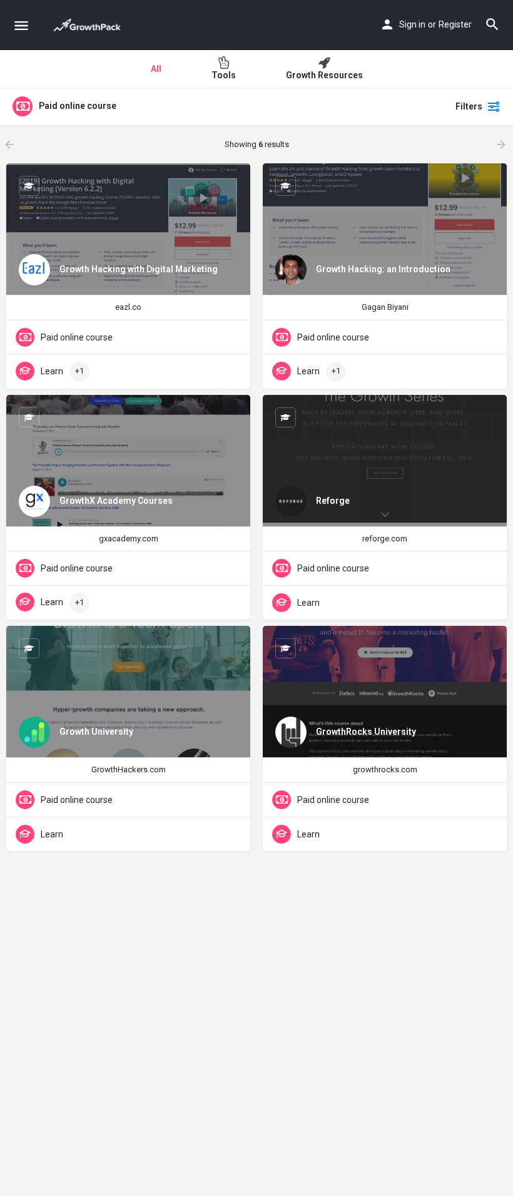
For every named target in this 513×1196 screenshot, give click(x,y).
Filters (468, 106)
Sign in (412, 24)
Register (455, 24)
